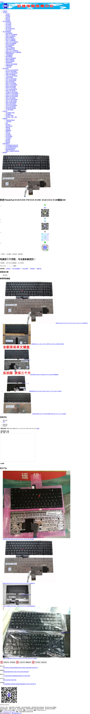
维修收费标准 (6, 143)
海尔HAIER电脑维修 (11, 58)
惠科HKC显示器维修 (11, 86)
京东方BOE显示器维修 (11, 105)
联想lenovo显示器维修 (11, 78)
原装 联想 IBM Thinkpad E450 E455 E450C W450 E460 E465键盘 (18, 539)
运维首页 (5, 11)
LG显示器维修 (9, 77)
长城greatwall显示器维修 (12, 73)
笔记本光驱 (8, 30)
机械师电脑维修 (10, 53)
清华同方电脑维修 (10, 61)
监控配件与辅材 (10, 115)
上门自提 (5, 675)
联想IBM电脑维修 (10, 44)
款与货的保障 (27, 667)
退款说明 (15, 684)
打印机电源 (8, 137)
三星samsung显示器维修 (11, 75)
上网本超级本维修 (10, 49)
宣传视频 (8, 16)
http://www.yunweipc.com (9, 711)
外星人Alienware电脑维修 (12, 50)
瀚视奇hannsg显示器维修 (12, 96)
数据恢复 (5, 152)
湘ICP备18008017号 (16, 713)
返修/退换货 (20, 684)
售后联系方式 (32, 684)
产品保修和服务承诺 (8, 684)
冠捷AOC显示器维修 (11, 83)
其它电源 (8, 124)
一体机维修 (8, 67)
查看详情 (39, 268)
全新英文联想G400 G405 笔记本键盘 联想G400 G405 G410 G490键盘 (49, 413)
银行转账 (14, 680)
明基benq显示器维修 (11, 103)
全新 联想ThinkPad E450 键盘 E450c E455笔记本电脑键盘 (44, 374)
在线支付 (9, 680)
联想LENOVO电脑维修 (11, 34)
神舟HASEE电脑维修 (11, 43)
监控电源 (8, 139)
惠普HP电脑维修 (10, 37)
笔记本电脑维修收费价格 (12, 146)
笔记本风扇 (8, 25)
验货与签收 (27, 675)
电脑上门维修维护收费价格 (12, 151)
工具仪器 (8, 133)
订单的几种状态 (20, 671)
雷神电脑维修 (9, 62)
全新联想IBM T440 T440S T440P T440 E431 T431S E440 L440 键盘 (45, 391)
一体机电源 (8, 121)
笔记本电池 (8, 27)
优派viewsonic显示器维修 (12, 95)
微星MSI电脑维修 (10, 59)
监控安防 (5, 111)
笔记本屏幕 (8, 22)
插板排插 (8, 127)
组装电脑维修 (9, 33)
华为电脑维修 (9, 46)
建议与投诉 (26, 684)
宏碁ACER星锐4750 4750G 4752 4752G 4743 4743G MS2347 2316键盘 (20, 658)
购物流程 (9, 671)
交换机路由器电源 (10, 120)
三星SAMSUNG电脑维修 (12, 42)
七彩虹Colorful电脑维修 (11, 64)
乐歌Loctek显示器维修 (11, 101)
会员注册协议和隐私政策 (13, 667)
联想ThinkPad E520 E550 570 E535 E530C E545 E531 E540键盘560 (72, 323)
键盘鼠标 (8, 142)
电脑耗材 (5, 118)
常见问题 (22, 667)
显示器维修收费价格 (11, 148)
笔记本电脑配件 (7, 21)
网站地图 (8, 19)
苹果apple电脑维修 (10, 47)
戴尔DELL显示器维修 (11, 71)
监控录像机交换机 (10, 112)
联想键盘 (32, 268)
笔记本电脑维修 (7, 31)
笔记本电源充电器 (10, 28)
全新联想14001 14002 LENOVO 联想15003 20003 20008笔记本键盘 (47, 344)
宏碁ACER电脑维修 (10, 40)
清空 (4, 421)
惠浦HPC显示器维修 (11, 87)
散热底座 (8, 140)
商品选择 (26, 671)
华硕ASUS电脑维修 (10, 36)
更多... (1, 465)
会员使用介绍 (34, 667)
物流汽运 (22, 675)
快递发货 (9, 675)
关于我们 (5, 12)
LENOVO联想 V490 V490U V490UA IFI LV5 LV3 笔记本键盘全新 (19, 606)
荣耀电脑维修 (9, 65)
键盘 (38, 428)
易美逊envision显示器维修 (12, 93)
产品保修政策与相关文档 (12, 145)
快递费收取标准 (16, 675)
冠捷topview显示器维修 (11, 84)
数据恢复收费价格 (10, 149)
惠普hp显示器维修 (10, 81)
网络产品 (8, 131)
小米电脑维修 (9, 55)
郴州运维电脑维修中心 (5, 713)
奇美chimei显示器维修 (11, 102)
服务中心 (8, 18)
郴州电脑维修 (9, 56)
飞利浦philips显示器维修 (12, 92)
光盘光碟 (8, 129)
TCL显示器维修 (9, 109)
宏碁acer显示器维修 (10, 90)
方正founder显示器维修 (11, 89)
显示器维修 (5, 68)
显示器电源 (8, 134)
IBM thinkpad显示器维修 (12, 99)
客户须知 (14, 671)
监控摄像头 (8, 114)
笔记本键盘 (8, 24)
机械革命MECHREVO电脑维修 (13, 52)
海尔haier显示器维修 (11, 106)
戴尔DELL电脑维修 (10, 39)
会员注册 (5, 667)
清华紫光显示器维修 (11, 108)
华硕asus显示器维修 (10, 74)
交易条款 (5, 671)
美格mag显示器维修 (10, 98)
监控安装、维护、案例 (11, 117)
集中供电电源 (9, 136)
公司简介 (8, 14)
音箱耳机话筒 (9, 126)
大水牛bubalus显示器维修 (12, 70)
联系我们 (8, 15)
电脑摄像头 (8, 130)
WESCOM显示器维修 (11, 80)
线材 (7, 123)
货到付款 (5, 680)
